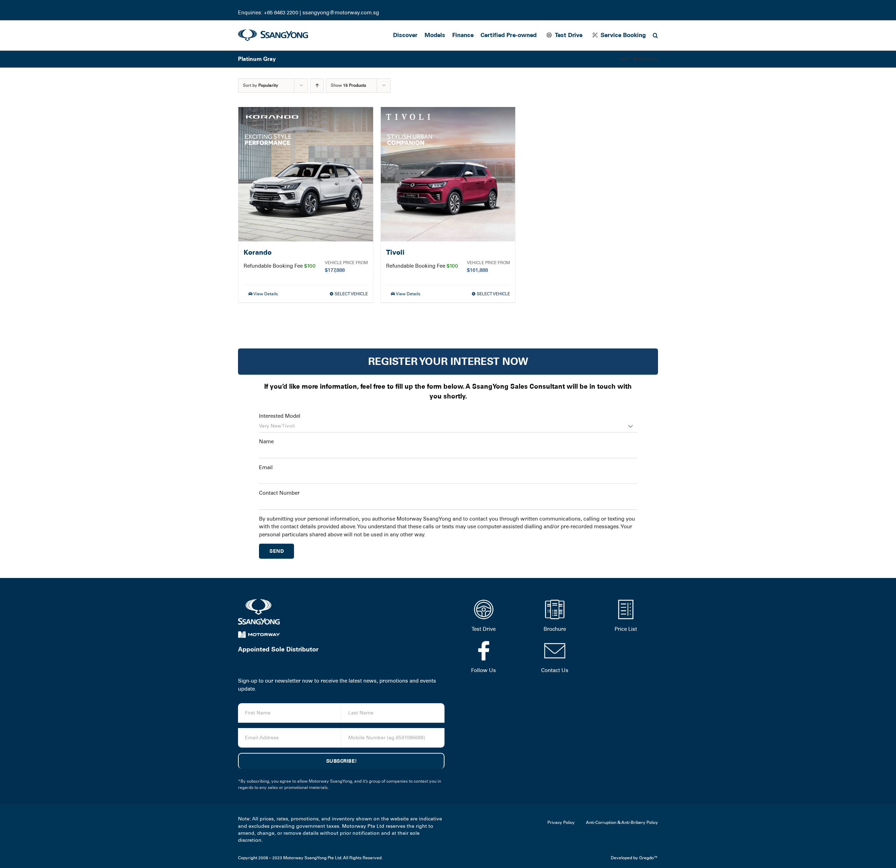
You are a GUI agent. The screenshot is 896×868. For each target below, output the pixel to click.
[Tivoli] (448, 174)
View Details (265, 293)
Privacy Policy (561, 822)
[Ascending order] (317, 85)
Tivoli (395, 252)
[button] (655, 35)
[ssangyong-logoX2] (273, 32)
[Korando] (305, 174)
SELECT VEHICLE (351, 293)
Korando (258, 252)
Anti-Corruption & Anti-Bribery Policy (622, 822)
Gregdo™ (648, 857)
